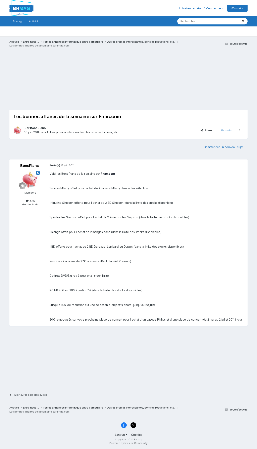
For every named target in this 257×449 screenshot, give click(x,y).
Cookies (136, 434)
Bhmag (17, 21)
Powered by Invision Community (128, 443)
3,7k (32, 200)
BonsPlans (38, 128)
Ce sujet (228, 21)
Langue (120, 434)
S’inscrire (237, 8)
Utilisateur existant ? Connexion (200, 8)
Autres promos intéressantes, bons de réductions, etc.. (83, 132)
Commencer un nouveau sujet (223, 147)
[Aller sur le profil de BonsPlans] (17, 130)
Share (207, 130)
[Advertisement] (82, 82)
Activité (33, 21)
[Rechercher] (243, 21)
